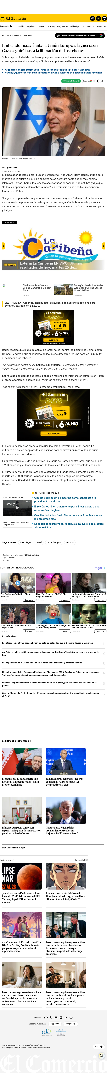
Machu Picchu (89, 26)
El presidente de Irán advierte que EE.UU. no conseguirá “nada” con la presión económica (20, 781)
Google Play (70, 1024)
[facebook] (46, 1017)
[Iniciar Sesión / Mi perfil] (104, 18)
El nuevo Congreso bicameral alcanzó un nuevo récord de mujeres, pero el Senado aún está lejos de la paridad (49, 684)
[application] (17, 508)
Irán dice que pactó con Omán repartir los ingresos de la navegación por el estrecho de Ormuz (21, 830)
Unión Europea (54, 542)
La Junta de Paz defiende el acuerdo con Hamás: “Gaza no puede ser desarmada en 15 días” (64, 781)
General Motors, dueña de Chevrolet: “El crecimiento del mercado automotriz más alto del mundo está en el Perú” (50, 694)
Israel (39, 542)
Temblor (21, 26)
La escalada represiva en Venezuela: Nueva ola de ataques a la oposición (69, 525)
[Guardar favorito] (96, 81)
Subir (97, 1047)
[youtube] (61, 1017)
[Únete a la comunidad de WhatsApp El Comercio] (71, 81)
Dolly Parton (62, 26)
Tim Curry (51, 26)
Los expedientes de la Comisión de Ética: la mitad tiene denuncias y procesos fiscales (42, 662)
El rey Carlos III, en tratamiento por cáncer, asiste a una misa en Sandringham (66, 508)
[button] (17, 508)
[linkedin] (66, 1017)
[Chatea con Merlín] (92, 18)
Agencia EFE (11, 167)
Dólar (99, 26)
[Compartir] (102, 81)
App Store (55, 1024)
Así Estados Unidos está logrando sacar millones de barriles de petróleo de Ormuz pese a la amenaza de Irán (50, 653)
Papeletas (31, 26)
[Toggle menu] (2, 18)
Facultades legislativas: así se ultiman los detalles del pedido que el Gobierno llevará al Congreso (47, 643)
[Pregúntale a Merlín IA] (102, 1056)
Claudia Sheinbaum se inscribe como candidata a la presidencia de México (65, 499)
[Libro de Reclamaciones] (61, 1032)
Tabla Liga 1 (75, 26)
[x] (51, 1017)
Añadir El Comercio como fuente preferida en (80, 36)
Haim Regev (25, 542)
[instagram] (56, 1017)
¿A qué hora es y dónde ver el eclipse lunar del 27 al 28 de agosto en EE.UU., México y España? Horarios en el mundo (22, 898)
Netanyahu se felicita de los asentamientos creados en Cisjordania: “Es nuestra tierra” (62, 830)
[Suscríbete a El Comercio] (98, 18)
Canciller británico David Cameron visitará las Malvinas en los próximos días (68, 517)
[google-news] (71, 1017)
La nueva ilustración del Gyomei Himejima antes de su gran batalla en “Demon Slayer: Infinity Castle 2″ (65, 896)
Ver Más (70, 542)
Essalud (41, 26)
